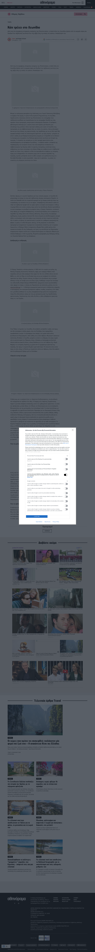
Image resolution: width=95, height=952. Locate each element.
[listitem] (47, 456)
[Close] (73, 430)
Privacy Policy (56, 521)
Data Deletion (39, 521)
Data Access (47, 521)
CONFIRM (37, 516)
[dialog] (47, 476)
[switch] (66, 459)
